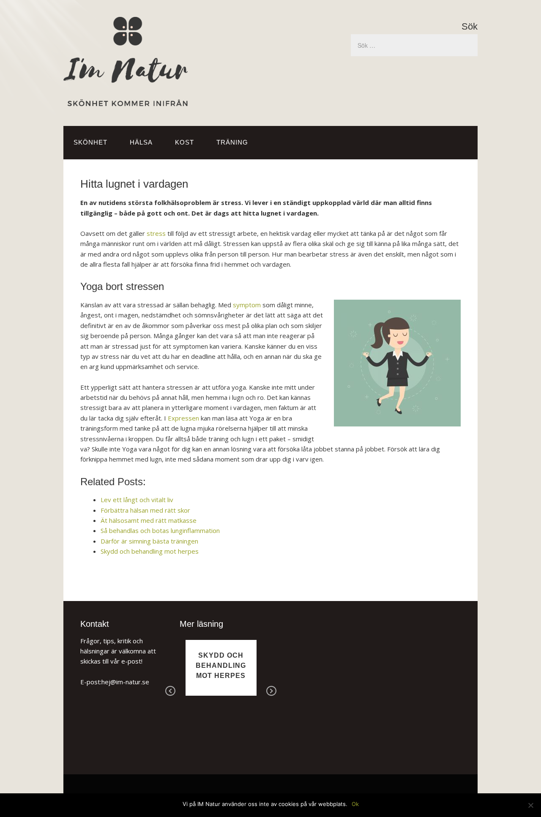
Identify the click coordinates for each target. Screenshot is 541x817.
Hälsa (141, 142)
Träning (232, 142)
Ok (355, 804)
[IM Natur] (125, 99)
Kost (184, 142)
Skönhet (90, 142)
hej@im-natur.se (125, 682)
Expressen (183, 418)
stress (156, 233)
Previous (170, 691)
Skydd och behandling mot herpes (221, 665)
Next (271, 691)
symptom (247, 305)
